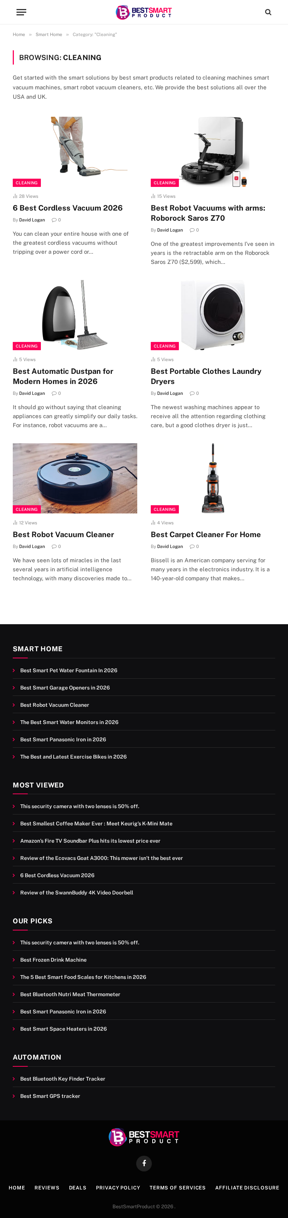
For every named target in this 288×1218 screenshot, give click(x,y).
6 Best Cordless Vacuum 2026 (68, 207)
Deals (78, 1188)
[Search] (268, 12)
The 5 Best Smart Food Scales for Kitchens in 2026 (83, 977)
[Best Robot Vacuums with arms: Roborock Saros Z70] (213, 152)
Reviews (46, 1188)
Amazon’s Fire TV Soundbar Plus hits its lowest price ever (90, 841)
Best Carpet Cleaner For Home (206, 534)
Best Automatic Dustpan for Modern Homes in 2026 (63, 376)
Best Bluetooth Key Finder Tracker (62, 1079)
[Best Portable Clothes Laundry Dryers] (213, 315)
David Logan (32, 220)
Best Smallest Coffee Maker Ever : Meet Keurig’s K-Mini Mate (96, 824)
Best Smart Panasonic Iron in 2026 (63, 739)
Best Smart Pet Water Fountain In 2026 (68, 670)
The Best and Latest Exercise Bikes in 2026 (73, 757)
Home (17, 1188)
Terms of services (178, 1188)
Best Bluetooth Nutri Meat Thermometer (70, 994)
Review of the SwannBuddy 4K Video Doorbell (76, 893)
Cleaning (27, 183)
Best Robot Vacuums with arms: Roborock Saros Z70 (208, 213)
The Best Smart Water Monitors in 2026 (69, 722)
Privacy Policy (118, 1188)
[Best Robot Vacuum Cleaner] (75, 478)
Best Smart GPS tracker (50, 1096)
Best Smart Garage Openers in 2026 (65, 688)
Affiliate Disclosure (247, 1188)
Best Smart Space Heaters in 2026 (63, 1029)
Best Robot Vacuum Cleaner (63, 534)
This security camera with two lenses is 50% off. (80, 806)
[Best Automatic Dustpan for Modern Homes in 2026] (75, 315)
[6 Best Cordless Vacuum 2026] (75, 152)
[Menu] (21, 12)
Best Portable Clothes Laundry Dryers (206, 376)
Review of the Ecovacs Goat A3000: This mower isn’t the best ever (101, 858)
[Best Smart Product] (144, 12)
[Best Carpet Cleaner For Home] (213, 478)
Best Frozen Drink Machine (53, 960)
